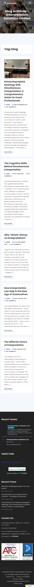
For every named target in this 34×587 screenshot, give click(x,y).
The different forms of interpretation (15, 343)
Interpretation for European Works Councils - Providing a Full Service (14, 495)
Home (9, 23)
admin (8, 104)
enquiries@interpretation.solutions (14, 531)
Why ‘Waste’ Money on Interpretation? (15, 236)
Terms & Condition (23, 577)
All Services (18, 583)
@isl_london (10, 442)
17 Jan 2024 (19, 442)
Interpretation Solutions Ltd (18, 439)
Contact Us (10, 577)
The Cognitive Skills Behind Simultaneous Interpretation (16, 166)
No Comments (11, 107)
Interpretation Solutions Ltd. (11, 462)
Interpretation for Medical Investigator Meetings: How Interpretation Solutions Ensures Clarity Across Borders (15, 504)
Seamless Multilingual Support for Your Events (15, 487)
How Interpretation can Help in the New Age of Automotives (16, 291)
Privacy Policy (18, 579)
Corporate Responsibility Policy (18, 581)
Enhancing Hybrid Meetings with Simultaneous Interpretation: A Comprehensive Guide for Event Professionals (14, 91)
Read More (9, 152)
